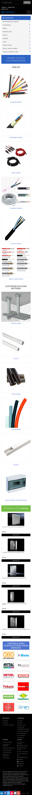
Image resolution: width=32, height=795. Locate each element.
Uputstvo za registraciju (6, 745)
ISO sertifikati (21, 735)
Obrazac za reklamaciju (6, 755)
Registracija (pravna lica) (8, 8)
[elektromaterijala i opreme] (16, 12)
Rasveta (5, 35)
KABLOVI (16, 67)
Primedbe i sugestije (9, 725)
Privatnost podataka (23, 731)
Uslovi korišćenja (8, 742)
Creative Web (13, 791)
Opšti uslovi (7, 758)
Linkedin (21, 759)
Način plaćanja (7, 752)
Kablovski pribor (7, 31)
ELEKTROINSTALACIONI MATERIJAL (16, 287)
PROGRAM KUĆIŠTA (16, 508)
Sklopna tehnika (7, 45)
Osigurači (5, 38)
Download (21, 737)
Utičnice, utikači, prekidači (10, 48)
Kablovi (5, 28)
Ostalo (4, 42)
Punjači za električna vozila (10, 52)
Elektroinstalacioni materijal (10, 21)
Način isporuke (7, 750)
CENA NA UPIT (16, 535)
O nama (20, 721)
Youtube (21, 766)
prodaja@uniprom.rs (22, 757)
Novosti (6, 723)
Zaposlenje (21, 727)
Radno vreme (21, 725)
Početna (6, 721)
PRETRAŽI (27, 2)
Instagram (21, 763)
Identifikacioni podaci (23, 729)
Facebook (21, 761)
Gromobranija (7, 25)
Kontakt (20, 723)
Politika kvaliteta (22, 733)
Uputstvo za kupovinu (9, 748)
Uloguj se (4, 7)
